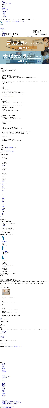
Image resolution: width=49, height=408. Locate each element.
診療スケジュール (5, 15)
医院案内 (3, 10)
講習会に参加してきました (10, 151)
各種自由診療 (3, 8)
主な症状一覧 (4, 4)
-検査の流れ (3, 383)
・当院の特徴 (3, 363)
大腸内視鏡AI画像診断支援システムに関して (11, 147)
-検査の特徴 (3, 388)
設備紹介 (4, 14)
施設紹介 (4, 13)
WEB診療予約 (2, 28)
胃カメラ (4, 6)
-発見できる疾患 (4, 385)
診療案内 (3, 1)
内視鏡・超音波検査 (4, 35)
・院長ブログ (3, 370)
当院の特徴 (4, 11)
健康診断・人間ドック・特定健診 (7, 3)
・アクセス (3, 367)
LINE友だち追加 (2, 337)
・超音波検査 (3, 393)
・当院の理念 (3, 364)
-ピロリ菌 (3, 384)
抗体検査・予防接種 (5, 9)
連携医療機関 (4, 16)
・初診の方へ (3, 375)
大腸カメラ (4, 7)
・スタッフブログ (4, 371)
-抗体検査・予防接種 (4, 377)
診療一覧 (4, 2)
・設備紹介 (3, 366)
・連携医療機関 (3, 368)
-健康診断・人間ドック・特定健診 (6, 376)
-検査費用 (3, 386)
